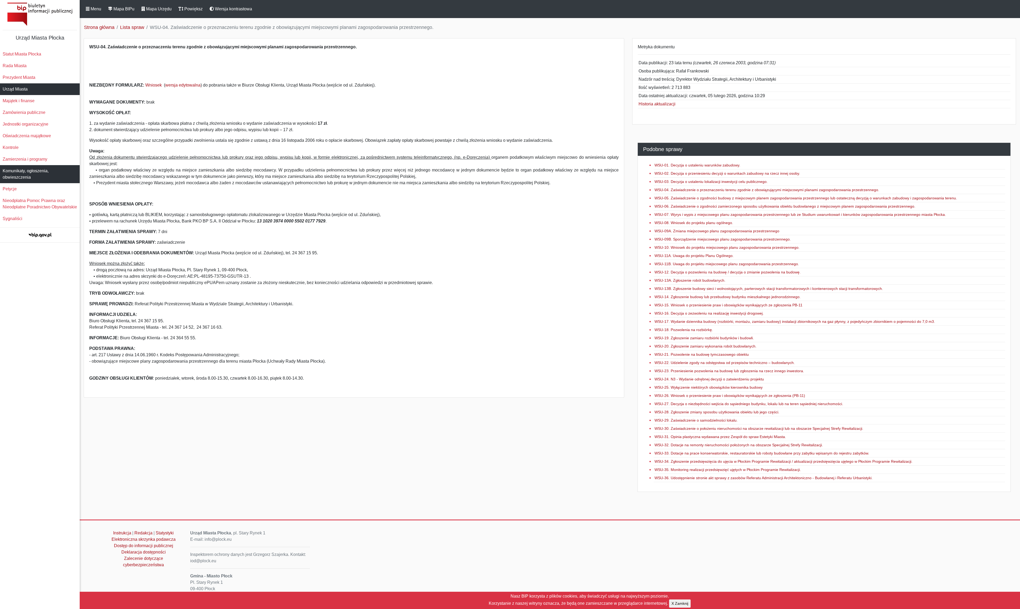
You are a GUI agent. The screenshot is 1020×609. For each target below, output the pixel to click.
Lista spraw (132, 27)
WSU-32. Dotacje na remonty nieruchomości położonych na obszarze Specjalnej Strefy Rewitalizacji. (738, 445)
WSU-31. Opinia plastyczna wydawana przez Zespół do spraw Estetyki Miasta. (720, 437)
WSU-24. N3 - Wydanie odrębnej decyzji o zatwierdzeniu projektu (709, 379)
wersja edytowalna (183, 85)
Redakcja (143, 533)
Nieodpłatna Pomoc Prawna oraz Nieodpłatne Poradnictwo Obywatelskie (40, 203)
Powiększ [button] (193, 9)
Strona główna (99, 27)
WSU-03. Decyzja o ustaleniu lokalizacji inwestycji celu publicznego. (711, 181)
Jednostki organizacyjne (25, 124)
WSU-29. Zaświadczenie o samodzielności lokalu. (696, 420)
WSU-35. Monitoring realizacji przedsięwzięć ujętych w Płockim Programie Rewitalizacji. (727, 470)
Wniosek (154, 85)
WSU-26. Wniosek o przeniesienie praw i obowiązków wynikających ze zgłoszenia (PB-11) (729, 395)
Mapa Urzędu (158, 9)
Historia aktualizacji (657, 104)
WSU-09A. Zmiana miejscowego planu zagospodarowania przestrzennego (716, 231)
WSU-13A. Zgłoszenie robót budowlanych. (689, 280)
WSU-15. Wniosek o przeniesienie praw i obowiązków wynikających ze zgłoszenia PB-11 (728, 305)
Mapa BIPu (123, 9)
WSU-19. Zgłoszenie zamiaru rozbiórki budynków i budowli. (704, 338)
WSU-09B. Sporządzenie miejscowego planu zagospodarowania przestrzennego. (722, 239)
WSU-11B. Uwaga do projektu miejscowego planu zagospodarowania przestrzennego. (726, 264)
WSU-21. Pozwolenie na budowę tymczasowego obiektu (701, 354)
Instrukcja (122, 533)
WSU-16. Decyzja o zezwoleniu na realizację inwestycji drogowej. (709, 313)
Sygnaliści (12, 218)
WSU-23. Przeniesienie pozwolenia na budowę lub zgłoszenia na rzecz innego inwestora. (729, 371)
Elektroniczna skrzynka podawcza (144, 539)
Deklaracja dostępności (143, 552)
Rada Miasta (15, 65)
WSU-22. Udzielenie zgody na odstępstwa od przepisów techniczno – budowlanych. (724, 363)
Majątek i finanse (19, 100)
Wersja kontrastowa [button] (233, 9)
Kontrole (11, 147)
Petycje (10, 189)
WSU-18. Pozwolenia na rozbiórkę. (683, 330)
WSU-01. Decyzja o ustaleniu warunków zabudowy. (697, 165)
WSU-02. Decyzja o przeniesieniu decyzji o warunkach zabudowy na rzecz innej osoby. (727, 173)
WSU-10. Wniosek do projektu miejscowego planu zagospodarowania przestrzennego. (727, 247)
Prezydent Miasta (19, 77)
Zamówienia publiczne (24, 112)
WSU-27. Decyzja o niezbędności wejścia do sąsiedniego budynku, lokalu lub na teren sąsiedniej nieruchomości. (748, 404)
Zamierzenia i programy (25, 159)
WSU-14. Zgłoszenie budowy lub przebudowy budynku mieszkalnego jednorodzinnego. (727, 297)
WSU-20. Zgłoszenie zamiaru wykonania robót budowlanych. (705, 346)
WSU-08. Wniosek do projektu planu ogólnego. (693, 223)
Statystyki (165, 533)
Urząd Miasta (15, 89)
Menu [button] (95, 9)
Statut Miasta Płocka (22, 54)
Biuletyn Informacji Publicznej (39, 14)
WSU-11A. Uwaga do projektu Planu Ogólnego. (694, 256)
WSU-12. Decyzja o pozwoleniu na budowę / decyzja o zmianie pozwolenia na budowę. (727, 272)
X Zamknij (680, 603)
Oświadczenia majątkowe (27, 136)
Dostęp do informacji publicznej (143, 545)
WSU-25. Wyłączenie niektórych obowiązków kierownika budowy (708, 387)
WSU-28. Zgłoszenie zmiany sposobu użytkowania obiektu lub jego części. (716, 412)
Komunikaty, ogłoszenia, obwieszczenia (26, 174)
